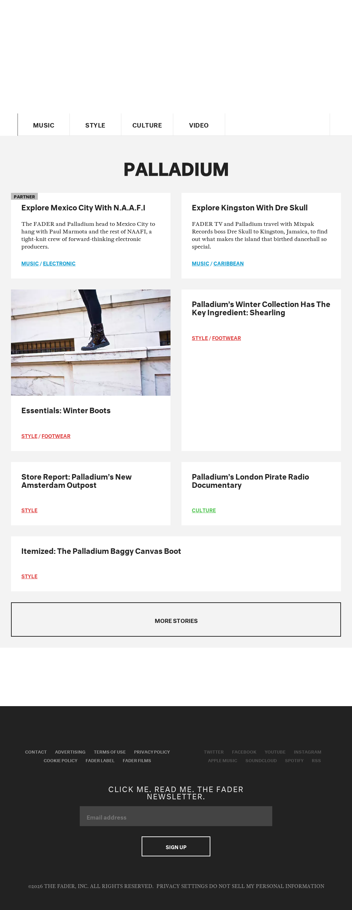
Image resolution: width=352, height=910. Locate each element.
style (29, 435)
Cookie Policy (60, 759)
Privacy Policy (152, 751)
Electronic (59, 263)
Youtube (275, 751)
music (30, 263)
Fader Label (100, 759)
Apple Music (222, 759)
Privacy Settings (182, 886)
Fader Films (137, 759)
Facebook (244, 751)
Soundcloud (261, 759)
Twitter (214, 751)
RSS (316, 759)
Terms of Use (110, 751)
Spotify (294, 759)
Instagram (307, 751)
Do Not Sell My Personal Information (266, 886)
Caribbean (228, 263)
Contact (36, 751)
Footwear (56, 435)
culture (204, 509)
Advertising (70, 751)
